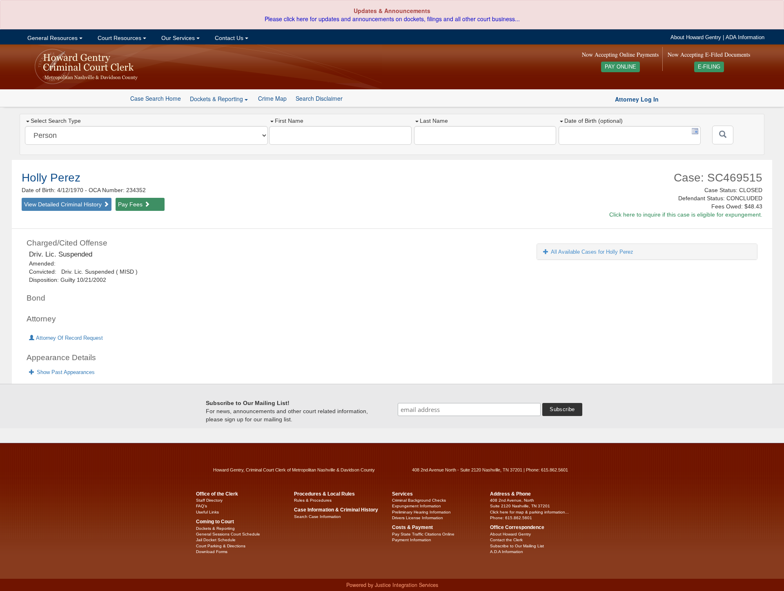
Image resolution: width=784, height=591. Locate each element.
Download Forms (211, 551)
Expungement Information (416, 506)
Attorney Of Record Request (68, 338)
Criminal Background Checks (419, 500)
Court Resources (119, 38)
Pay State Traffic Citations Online (423, 534)
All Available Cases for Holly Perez (592, 252)
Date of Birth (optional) (593, 120)
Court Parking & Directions (220, 546)
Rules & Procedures (313, 500)
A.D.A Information (506, 551)
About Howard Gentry (695, 37)
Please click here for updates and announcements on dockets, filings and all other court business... (392, 19)
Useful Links (207, 512)
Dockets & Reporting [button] (217, 99)
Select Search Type (56, 120)
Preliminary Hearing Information (421, 512)
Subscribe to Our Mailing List (517, 546)
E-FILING (709, 67)
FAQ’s (201, 506)
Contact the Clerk (506, 540)
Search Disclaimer (319, 98)
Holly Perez (51, 177)
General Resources (52, 38)
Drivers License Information (417, 518)
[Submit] (722, 135)
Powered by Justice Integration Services (392, 585)
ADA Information (745, 37)
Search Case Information (317, 516)
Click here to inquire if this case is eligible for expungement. (685, 214)
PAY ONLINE (620, 67)
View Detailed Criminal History (63, 204)
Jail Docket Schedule (216, 540)
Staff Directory (209, 500)
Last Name (434, 120)
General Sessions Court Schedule (228, 534)
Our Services (178, 38)
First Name (289, 120)
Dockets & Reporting (215, 528)
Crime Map (272, 98)
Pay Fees (131, 204)
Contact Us (229, 38)
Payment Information (411, 540)
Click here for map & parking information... (529, 512)
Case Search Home (155, 98)
